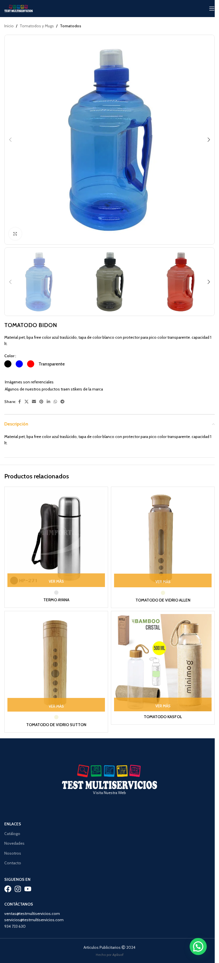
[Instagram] (17, 888)
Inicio (9, 25)
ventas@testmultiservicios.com (32, 913)
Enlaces (12, 823)
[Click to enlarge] (15, 234)
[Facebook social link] (19, 402)
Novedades (14, 843)
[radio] (7, 363)
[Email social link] (34, 402)
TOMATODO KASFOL (163, 716)
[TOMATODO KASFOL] (163, 662)
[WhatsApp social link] (55, 402)
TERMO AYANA (56, 599)
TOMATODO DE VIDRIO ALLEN (162, 600)
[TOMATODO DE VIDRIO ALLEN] (163, 538)
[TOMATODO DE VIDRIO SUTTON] (56, 663)
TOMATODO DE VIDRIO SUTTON (56, 724)
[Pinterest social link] (41, 402)
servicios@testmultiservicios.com (34, 919)
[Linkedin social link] (48, 402)
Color (9, 355)
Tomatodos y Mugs (37, 25)
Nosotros (12, 853)
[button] (10, 139)
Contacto (12, 862)
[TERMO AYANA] (56, 538)
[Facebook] (7, 888)
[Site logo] (18, 8)
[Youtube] (27, 888)
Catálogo (12, 833)
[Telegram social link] (62, 402)
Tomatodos (70, 25)
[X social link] (26, 402)
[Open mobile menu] (212, 8)
